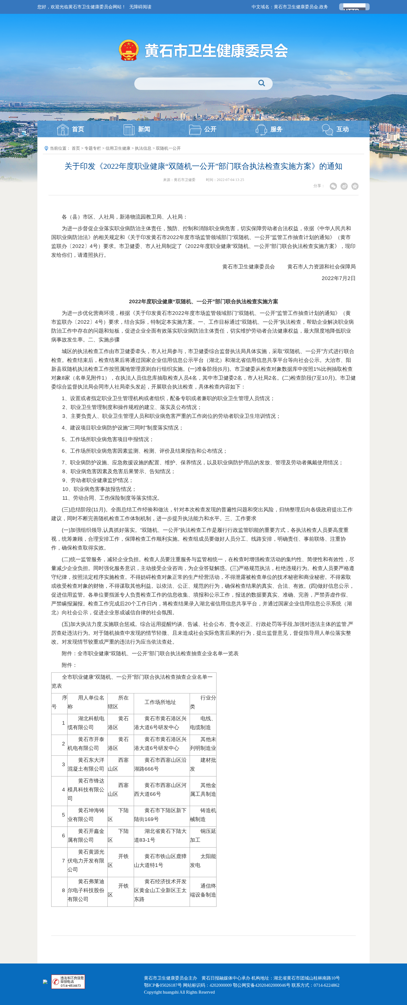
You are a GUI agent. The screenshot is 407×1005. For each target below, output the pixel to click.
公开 (210, 129)
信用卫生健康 (117, 148)
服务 (277, 129)
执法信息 (143, 148)
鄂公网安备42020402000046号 (261, 985)
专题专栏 (92, 148)
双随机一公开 (168, 148)
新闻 (144, 129)
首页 (78, 129)
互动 (343, 129)
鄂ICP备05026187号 (163, 985)
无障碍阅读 (140, 6)
